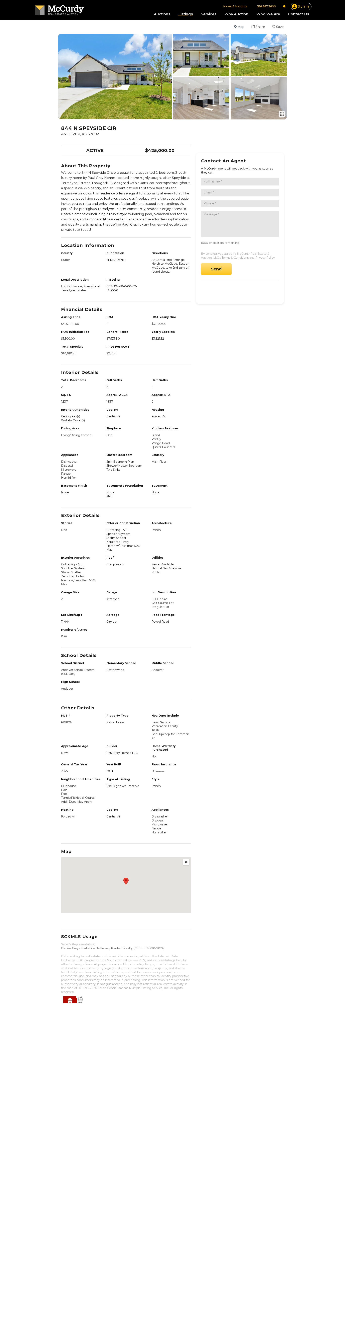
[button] (258, 27)
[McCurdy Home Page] (59, 9)
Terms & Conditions (235, 258)
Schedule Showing (241, 290)
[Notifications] (284, 6)
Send (216, 269)
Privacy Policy (265, 258)
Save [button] (279, 27)
